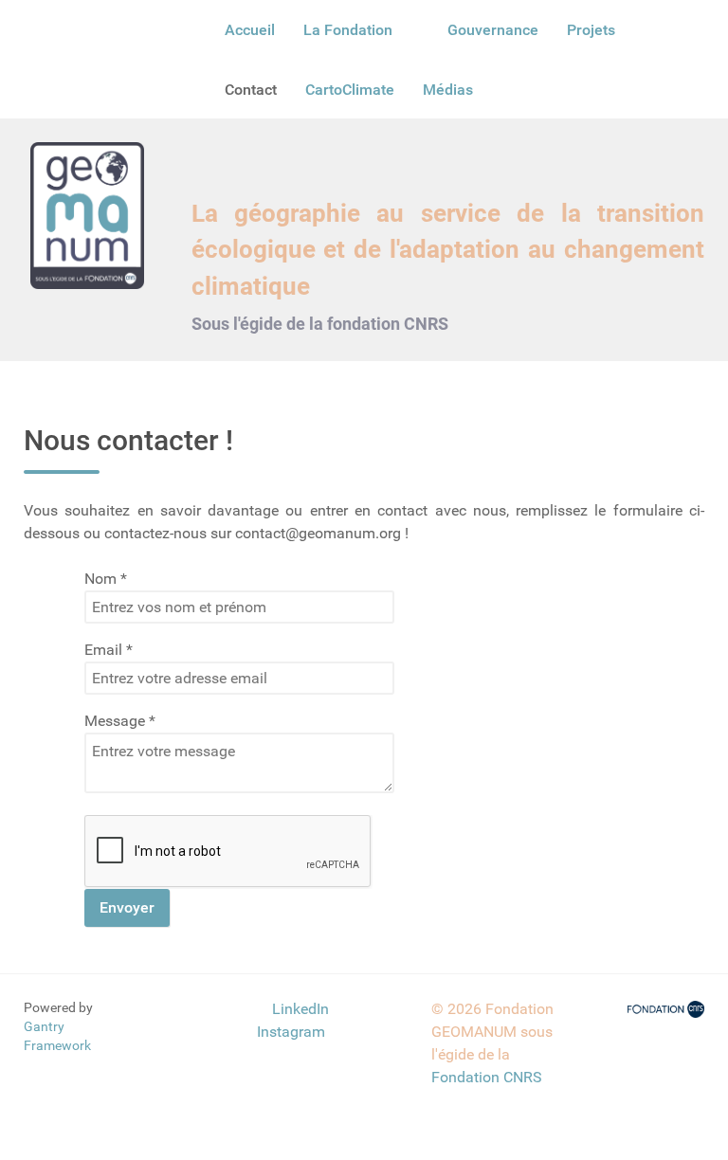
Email (108, 650)
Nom (105, 579)
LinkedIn (300, 1009)
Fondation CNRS (486, 1077)
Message (119, 721)
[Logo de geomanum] (87, 215)
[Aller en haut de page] (182, 1009)
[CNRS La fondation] (666, 1009)
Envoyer (127, 907)
